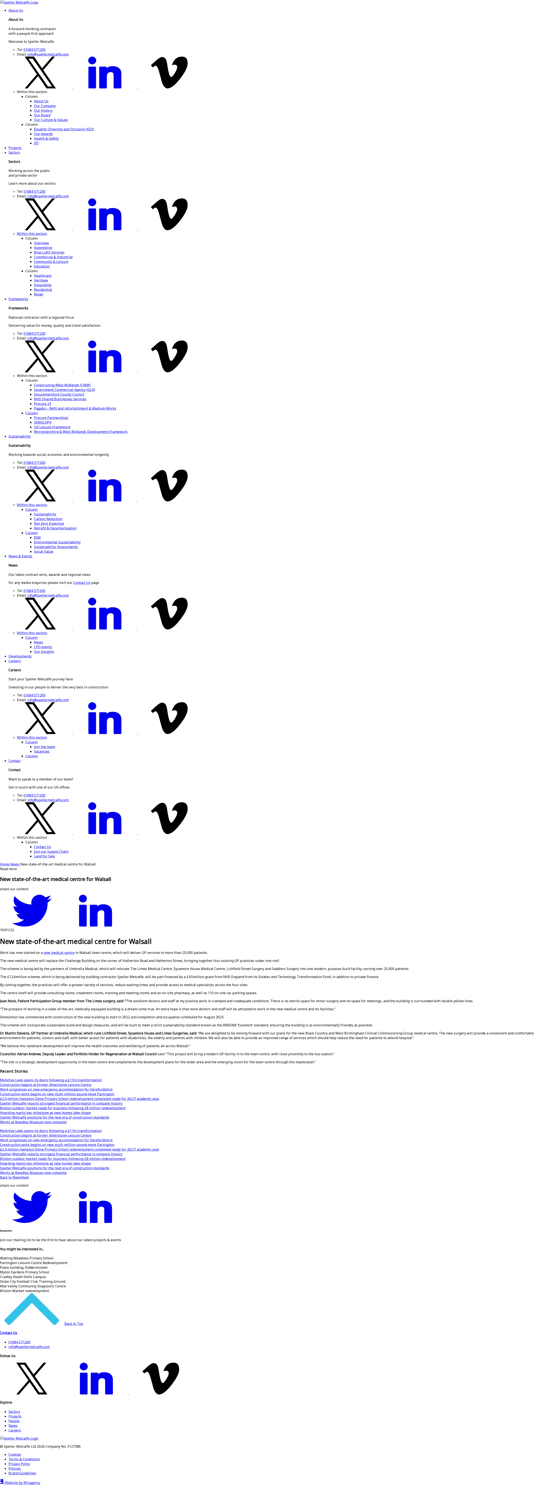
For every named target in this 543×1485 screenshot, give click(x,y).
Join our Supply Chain (51, 851)
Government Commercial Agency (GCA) (64, 389)
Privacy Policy (19, 1463)
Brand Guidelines (22, 1473)
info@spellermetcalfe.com (48, 54)
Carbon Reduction (48, 518)
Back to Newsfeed (14, 1177)
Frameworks (18, 299)
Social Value (43, 551)
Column (31, 413)
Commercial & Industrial (53, 257)
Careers (14, 661)
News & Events (20, 556)
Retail (38, 294)
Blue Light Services (49, 252)
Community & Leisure (51, 261)
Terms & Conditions (24, 1459)
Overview (41, 243)
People (14, 1421)
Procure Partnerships (51, 417)
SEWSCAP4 (42, 422)
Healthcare (43, 275)
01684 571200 (34, 49)
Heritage (41, 280)
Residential (43, 289)
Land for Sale (44, 856)
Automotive (43, 247)
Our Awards (43, 133)
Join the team (44, 746)
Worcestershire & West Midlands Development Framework (80, 431)
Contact (14, 760)
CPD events (43, 647)
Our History (43, 110)
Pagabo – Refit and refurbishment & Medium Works (75, 408)
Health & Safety (46, 138)
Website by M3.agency (22, 1482)
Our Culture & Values (51, 119)
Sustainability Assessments (56, 546)
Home (5, 864)
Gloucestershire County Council (59, 394)
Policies (14, 1468)
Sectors (14, 152)
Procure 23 (42, 403)
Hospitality (43, 285)
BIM (37, 537)
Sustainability (19, 436)
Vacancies (42, 751)
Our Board (42, 115)
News (38, 642)
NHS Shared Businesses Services (60, 399)
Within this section (32, 233)
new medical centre (58, 952)
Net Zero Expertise (49, 523)
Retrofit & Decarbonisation (55, 528)
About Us (15, 10)
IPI (36, 143)
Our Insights (44, 651)
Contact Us (81, 582)
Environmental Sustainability (57, 542)
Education (42, 266)
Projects (14, 147)
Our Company (45, 105)
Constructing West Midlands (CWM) (62, 385)
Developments (20, 656)
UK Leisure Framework (52, 427)
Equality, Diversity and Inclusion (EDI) (64, 129)
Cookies (14, 1454)
